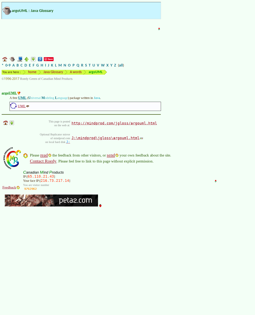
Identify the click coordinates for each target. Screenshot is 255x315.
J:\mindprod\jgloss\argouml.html (105, 138)
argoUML (9, 93)
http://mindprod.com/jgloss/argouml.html (114, 123)
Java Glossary (53, 72)
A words (76, 72)
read (44, 155)
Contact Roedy (43, 160)
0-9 (8, 66)
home (32, 72)
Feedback (9, 187)
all (121, 66)
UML (22, 98)
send (111, 155)
